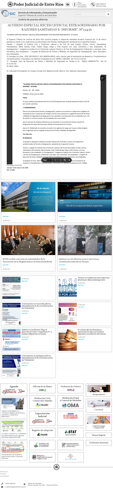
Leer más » (6, 216)
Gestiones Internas (98, 442)
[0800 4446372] (93, 4)
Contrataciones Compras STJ (98, 427)
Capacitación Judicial (42, 415)
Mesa (80, 3)
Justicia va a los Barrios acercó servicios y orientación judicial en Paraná (79, 260)
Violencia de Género (71, 386)
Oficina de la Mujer (42, 386)
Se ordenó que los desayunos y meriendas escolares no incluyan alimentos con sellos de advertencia (92, 332)
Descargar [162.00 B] (14, 165)
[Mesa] (74, 4)
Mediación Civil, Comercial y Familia (42, 399)
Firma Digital (98, 435)
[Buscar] (108, 14)
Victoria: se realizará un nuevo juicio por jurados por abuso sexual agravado (94, 279)
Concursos (98, 410)
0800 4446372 (101, 4)
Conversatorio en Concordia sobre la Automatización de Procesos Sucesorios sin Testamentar (37, 306)
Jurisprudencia (99, 394)
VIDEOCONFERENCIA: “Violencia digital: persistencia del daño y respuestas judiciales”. (13, 414)
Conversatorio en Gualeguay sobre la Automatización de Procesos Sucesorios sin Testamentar (37, 358)
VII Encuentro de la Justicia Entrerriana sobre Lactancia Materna (12, 457)
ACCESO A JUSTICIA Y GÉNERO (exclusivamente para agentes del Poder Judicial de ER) (14, 436)
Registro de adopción (42, 430)
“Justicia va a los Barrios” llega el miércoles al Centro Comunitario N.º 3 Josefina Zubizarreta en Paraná (37, 332)
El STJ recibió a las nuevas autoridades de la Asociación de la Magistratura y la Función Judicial (27, 260)
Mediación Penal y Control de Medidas (70, 399)
